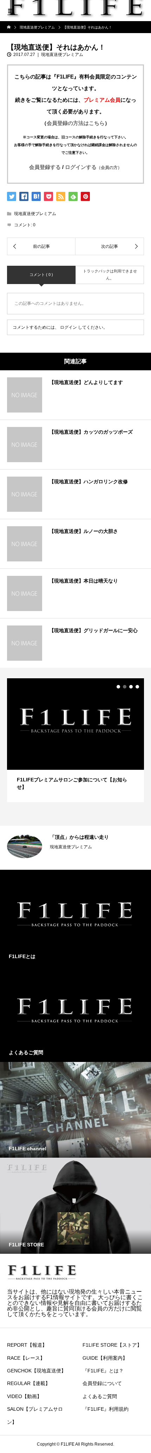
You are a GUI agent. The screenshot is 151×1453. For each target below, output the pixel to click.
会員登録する (45, 167)
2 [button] (124, 686)
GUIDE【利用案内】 (105, 1358)
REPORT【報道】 (27, 1345)
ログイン (68, 327)
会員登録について (102, 1383)
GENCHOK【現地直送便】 (36, 1370)
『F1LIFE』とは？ (103, 1370)
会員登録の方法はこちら (76, 123)
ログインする (93, 167)
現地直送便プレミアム (62, 54)
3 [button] (131, 686)
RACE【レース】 (26, 1358)
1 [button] (118, 686)
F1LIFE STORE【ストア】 (112, 1345)
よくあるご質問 (100, 1396)
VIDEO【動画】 (24, 1396)
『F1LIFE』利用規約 (106, 1409)
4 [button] (137, 686)
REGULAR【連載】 (28, 1383)
